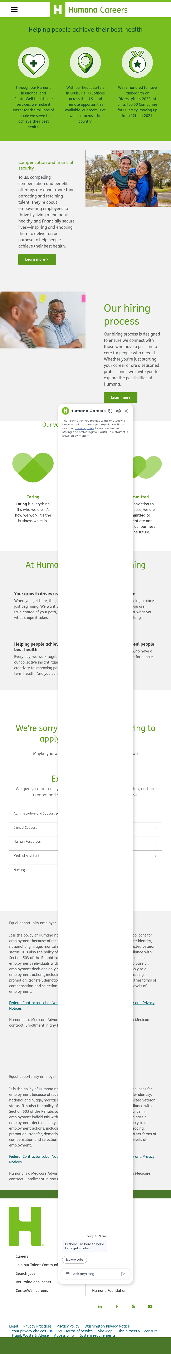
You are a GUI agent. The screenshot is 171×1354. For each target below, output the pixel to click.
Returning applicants (33, 1282)
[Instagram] (133, 1306)
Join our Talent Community (38, 1264)
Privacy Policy (68, 1326)
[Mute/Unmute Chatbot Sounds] (118, 411)
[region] (95, 842)
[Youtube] (150, 1306)
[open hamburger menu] (14, 10)
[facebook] (117, 1306)
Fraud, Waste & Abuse (30, 1335)
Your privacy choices (29, 1331)
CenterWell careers (32, 1290)
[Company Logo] (91, 8)
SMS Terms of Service (75, 1331)
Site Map (105, 1331)
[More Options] (67, 1273)
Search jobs (25, 1273)
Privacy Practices (37, 1326)
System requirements (98, 1335)
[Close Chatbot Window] (126, 411)
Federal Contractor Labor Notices (36, 1002)
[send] (123, 1273)
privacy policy (84, 428)
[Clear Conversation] (110, 411)
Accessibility (64, 1335)
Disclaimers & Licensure (138, 1331)
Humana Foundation (109, 1290)
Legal (13, 1326)
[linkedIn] (100, 1306)
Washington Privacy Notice (107, 1326)
